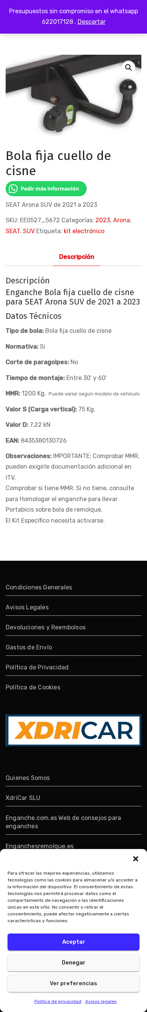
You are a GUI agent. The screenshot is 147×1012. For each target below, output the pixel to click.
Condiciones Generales (39, 587)
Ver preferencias (73, 983)
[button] (135, 858)
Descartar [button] (92, 21)
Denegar (74, 962)
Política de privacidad (57, 1001)
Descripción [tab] (76, 256)
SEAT (13, 231)
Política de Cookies (33, 687)
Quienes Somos (28, 777)
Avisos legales (101, 1001)
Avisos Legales (27, 607)
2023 (102, 220)
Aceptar (73, 941)
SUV (29, 231)
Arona (121, 220)
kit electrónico (84, 231)
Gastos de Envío (29, 647)
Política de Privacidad (37, 667)
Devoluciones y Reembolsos (46, 627)
